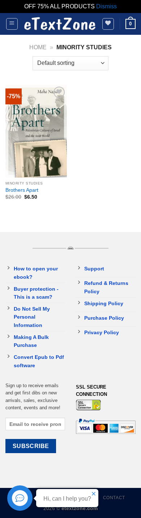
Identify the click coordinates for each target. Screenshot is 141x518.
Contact (114, 497)
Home (38, 47)
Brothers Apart (21, 190)
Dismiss (106, 6)
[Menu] (12, 24)
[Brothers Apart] (36, 131)
